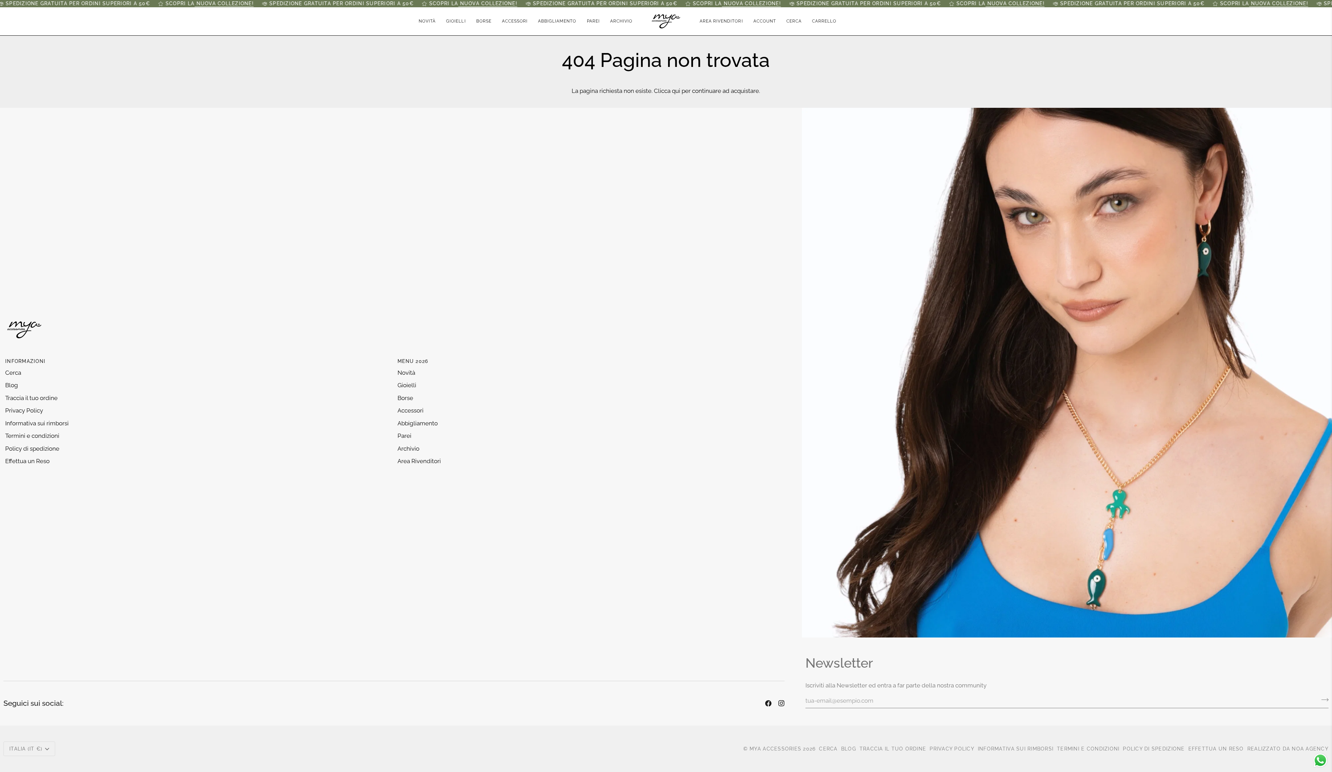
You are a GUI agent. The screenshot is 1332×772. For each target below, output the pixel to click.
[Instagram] (781, 703)
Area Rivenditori (419, 461)
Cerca (13, 372)
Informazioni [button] (25, 361)
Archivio (408, 448)
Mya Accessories (775, 749)
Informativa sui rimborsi (37, 423)
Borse (405, 397)
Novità (406, 372)
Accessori (411, 410)
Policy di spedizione (32, 448)
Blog (11, 385)
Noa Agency (1310, 749)
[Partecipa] (1323, 699)
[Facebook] (768, 703)
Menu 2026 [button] (413, 361)
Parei (404, 435)
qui (676, 90)
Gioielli (407, 385)
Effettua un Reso (27, 461)
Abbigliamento (418, 423)
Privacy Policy (24, 410)
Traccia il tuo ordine (31, 397)
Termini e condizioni (32, 435)
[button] (456, 21)
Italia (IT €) (25, 749)
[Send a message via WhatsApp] (1320, 760)
